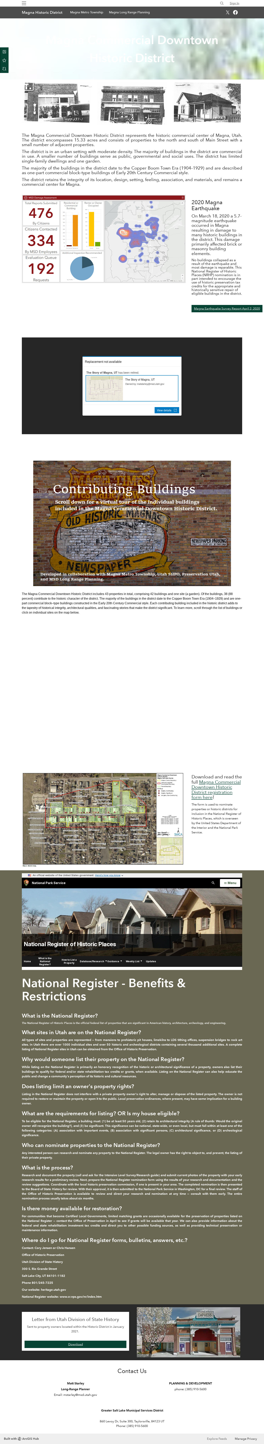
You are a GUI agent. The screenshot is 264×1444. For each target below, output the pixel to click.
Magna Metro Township (86, 12)
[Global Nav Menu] (24, 3)
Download (75, 1344)
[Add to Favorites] (4, 60)
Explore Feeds (217, 1439)
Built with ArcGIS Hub (21, 1439)
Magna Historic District (42, 12)
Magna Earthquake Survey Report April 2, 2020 (227, 308)
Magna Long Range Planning (129, 12)
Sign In (234, 3)
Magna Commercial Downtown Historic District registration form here (216, 789)
